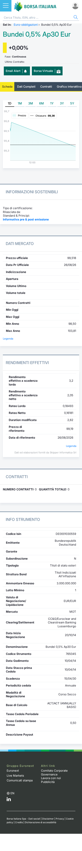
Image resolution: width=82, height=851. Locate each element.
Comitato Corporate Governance (54, 772)
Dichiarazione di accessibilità (40, 822)
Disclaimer (48, 818)
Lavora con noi (51, 778)
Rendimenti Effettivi (27, 362)
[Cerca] (75, 18)
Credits (19, 822)
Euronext (13, 770)
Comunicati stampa (20, 780)
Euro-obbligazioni (26, 24)
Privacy (60, 818)
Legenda (8, 338)
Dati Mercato (20, 243)
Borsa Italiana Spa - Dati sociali (23, 818)
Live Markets (15, 775)
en (12, 793)
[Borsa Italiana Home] (35, 6)
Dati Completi (26, 86)
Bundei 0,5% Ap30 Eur (37, 34)
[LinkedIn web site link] (9, 800)
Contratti (46, 86)
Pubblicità (48, 782)
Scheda (7, 86)
